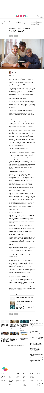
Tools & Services (40, 383)
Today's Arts (11, 374)
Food (23, 378)
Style (23, 377)
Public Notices (18, 380)
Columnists (18, 374)
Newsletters (39, 382)
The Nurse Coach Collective (14, 276)
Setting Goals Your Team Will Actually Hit (7, 22)
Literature (10, 382)
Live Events (32, 377)
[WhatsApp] (17, 36)
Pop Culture (10, 381)
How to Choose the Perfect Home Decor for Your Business (22, 22)
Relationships (25, 382)
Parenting (24, 385)
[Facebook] (10, 36)
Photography (32, 380)
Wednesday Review (19, 378)
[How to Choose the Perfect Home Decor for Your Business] (12, 303)
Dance (10, 378)
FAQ (16, 381)
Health (10, 33)
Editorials (17, 376)
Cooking (31, 376)
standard (15, 72)
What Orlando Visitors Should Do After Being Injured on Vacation (24, 338)
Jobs (23, 381)
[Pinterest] (15, 36)
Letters (17, 377)
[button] (2, 16)
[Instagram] (38, 376)
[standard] (10, 72)
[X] (12, 36)
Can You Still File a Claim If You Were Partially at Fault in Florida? (36, 354)
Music (9, 376)
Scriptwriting (11, 380)
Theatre (10, 384)
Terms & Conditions (39, 385)
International (39, 380)
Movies (10, 377)
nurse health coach (19, 94)
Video (31, 378)
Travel (24, 384)
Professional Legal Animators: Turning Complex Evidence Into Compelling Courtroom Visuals (37, 22)
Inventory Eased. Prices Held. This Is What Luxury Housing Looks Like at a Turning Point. (36, 359)
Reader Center (32, 374)
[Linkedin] (38, 377)
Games (24, 376)
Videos (17, 382)
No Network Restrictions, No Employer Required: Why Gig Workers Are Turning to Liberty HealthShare (5, 339)
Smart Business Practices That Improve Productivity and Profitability (13, 338)
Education (24, 374)
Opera (10, 385)
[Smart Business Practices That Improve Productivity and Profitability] (14, 333)
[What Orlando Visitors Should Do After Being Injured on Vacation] (24, 333)
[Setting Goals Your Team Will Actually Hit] (12, 299)
